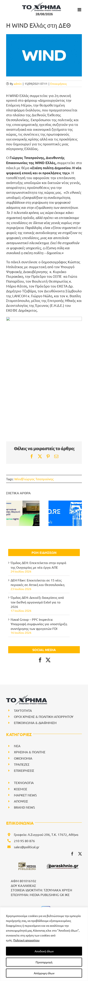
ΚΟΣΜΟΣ (20, 789)
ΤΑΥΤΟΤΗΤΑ (23, 710)
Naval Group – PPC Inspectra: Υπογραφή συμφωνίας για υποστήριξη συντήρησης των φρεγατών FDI (39, 623)
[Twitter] (48, 660)
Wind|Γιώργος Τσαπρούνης (34, 479)
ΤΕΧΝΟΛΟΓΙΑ (24, 783)
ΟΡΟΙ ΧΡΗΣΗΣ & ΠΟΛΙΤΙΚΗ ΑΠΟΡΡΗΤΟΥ (43, 716)
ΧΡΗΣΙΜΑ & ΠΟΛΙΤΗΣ (29, 752)
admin (18, 83)
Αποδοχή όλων (44, 951)
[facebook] (72, 854)
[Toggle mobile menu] (80, 10)
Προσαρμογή (44, 962)
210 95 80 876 (24, 841)
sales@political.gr (26, 847)
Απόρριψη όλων (44, 973)
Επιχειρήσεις (58, 83)
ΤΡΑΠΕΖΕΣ (21, 764)
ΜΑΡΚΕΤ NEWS (25, 795)
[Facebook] (40, 660)
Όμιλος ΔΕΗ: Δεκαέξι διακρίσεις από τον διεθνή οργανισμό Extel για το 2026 (37, 602)
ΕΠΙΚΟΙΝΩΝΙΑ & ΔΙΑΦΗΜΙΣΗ (35, 723)
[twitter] (80, 854)
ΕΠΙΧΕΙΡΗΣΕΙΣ (24, 770)
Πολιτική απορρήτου (26, 940)
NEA (17, 746)
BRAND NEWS (24, 807)
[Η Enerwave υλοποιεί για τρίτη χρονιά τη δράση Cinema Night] (22, 513)
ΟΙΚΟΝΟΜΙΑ (23, 758)
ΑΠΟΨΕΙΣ (21, 801)
